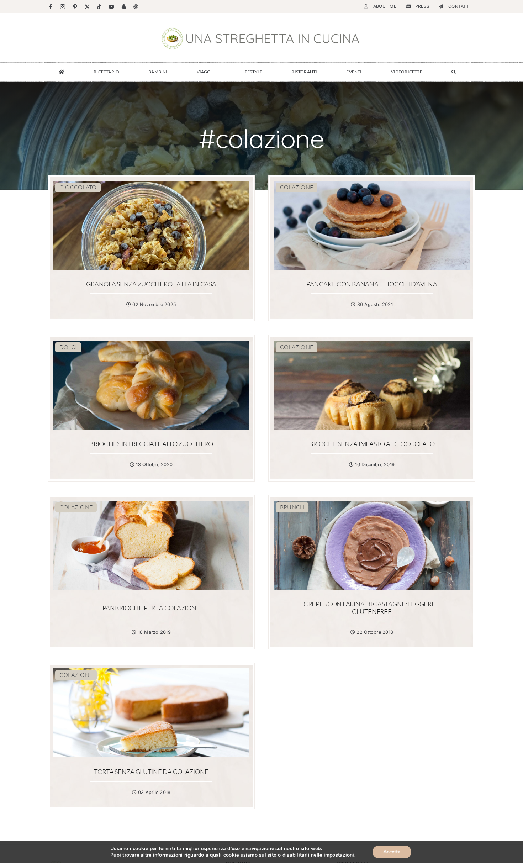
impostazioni (339, 855)
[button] (453, 72)
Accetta (392, 851)
